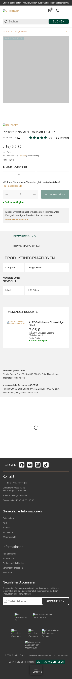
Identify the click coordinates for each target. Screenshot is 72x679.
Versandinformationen (13, 568)
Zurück (6, 31)
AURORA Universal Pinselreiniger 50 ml (46, 323)
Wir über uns (8, 558)
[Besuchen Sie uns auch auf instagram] (38, 465)
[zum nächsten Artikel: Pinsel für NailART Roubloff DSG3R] (66, 31)
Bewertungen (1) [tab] (26, 245)
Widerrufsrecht (9, 537)
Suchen (58, 21)
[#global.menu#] (65, 10)
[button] (66, 456)
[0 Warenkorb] (57, 10)
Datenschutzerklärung (49, 588)
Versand (22, 156)
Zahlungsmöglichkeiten (13, 563)
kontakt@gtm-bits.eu (18, 495)
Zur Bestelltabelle (13, 185)
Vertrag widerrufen (50, 662)
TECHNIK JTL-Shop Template (21, 662)
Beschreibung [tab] (24, 236)
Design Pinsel (20, 31)
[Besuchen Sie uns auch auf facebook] (21, 465)
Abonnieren (55, 601)
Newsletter (7, 572)
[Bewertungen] (38, 137)
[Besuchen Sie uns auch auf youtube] (29, 465)
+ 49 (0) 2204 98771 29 (16, 483)
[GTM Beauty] (11, 10)
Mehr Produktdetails (16, 219)
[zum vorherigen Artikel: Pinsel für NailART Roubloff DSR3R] (60, 31)
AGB (5, 523)
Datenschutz (8, 518)
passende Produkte (22, 312)
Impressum (8, 532)
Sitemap (6, 528)
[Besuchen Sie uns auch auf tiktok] (46, 465)
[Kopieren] (19, 138)
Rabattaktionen (10, 554)
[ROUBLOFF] (10, 125)
